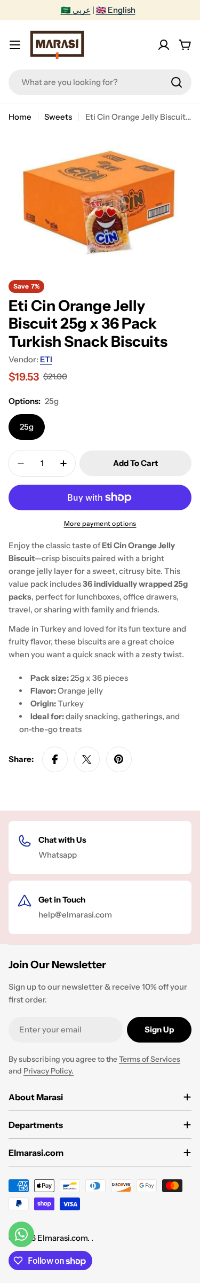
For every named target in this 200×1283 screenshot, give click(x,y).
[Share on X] (87, 759)
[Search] (176, 82)
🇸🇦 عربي (76, 10)
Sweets (58, 117)
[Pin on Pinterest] (119, 759)
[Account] (163, 44)
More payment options (100, 523)
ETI (46, 359)
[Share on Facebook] (55, 759)
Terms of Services (149, 1059)
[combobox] (100, 82)
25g (27, 427)
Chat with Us (62, 840)
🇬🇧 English (115, 10)
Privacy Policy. (48, 1071)
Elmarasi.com (62, 1238)
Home (20, 117)
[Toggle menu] (15, 44)
